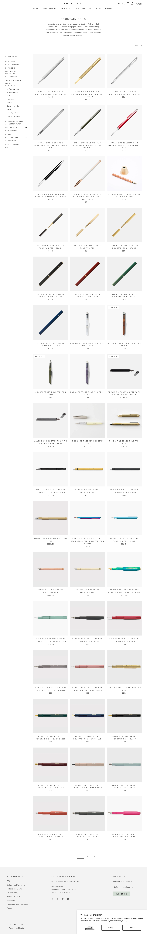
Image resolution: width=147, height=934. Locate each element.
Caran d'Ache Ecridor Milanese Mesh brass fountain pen (51, 145)
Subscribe (121, 894)
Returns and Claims (14, 889)
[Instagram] (57, 898)
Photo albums (11, 131)
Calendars (10, 61)
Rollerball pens (12, 92)
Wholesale (11, 900)
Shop (35, 8)
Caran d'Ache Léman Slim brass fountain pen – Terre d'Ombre (87, 145)
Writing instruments (11, 85)
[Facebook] (52, 898)
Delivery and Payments (16, 885)
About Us (66, 8)
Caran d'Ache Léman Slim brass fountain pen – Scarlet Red (124, 145)
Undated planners (13, 64)
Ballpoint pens (12, 96)
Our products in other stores (17, 904)
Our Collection (83, 8)
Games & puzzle (12, 144)
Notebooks (10, 68)
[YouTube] (68, 898)
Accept (111, 928)
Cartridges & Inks (13, 113)
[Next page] (94, 856)
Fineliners (10, 99)
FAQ (8, 881)
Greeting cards (12, 137)
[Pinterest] (62, 898)
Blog (98, 8)
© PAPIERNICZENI (16, 925)
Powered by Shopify (16, 928)
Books (8, 134)
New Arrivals (50, 8)
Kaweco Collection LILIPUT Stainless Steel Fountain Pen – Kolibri (87, 541)
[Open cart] (132, 3)
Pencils (9, 102)
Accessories (11, 127)
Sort (138, 45)
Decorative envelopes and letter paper (15, 123)
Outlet (8, 147)
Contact (109, 8)
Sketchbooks (11, 77)
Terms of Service (13, 897)
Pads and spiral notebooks (12, 72)
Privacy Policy (121, 921)
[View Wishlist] (128, 3)
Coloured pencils (13, 106)
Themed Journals (13, 80)
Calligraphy (10, 141)
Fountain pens (14, 89)
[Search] (123, 3)
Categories (11, 57)
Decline (132, 928)
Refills (9, 109)
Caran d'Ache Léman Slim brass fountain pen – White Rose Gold (87, 196)
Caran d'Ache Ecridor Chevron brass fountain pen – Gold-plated (87, 94)
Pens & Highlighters (14, 116)
